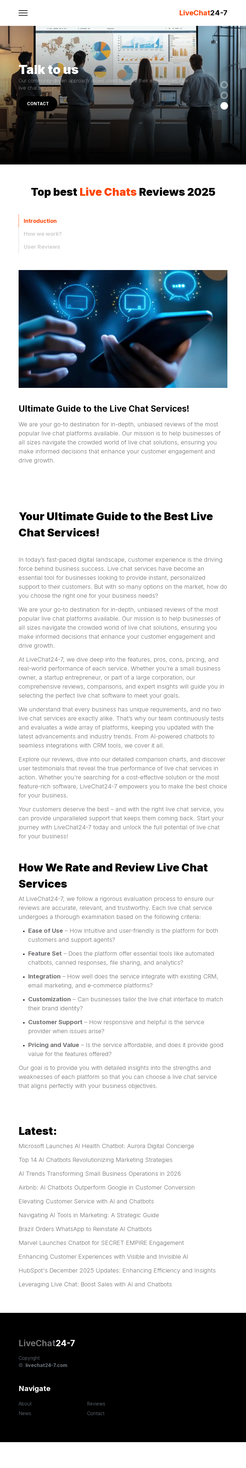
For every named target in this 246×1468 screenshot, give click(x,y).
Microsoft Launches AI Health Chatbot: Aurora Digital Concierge (106, 1146)
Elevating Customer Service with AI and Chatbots (86, 1201)
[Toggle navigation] (23, 13)
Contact (95, 1413)
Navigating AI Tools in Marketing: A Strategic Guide (89, 1215)
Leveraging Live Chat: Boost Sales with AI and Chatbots (95, 1284)
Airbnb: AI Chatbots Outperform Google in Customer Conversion (107, 1187)
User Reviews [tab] (42, 247)
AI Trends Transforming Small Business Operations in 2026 (100, 1173)
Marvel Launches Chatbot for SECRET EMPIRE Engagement (101, 1242)
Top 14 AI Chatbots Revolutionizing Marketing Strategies (95, 1159)
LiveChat (37, 1343)
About (25, 1404)
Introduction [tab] (40, 221)
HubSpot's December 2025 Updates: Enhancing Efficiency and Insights (117, 1270)
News (25, 1413)
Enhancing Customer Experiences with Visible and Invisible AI (103, 1256)
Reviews (96, 1404)
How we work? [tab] (43, 234)
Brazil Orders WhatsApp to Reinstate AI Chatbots (85, 1229)
